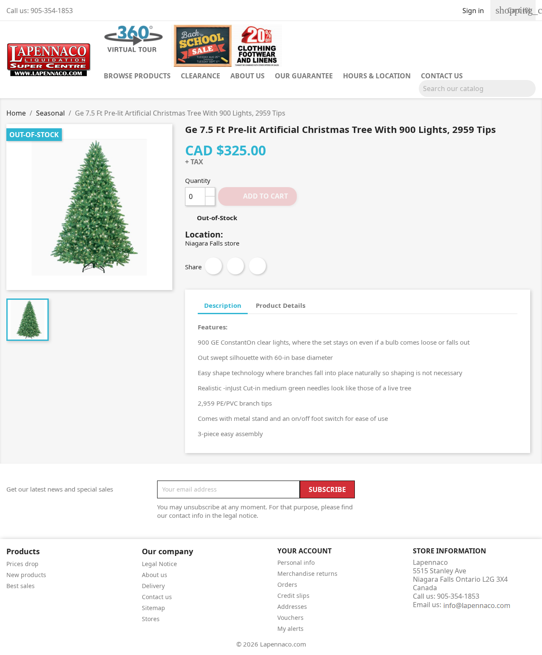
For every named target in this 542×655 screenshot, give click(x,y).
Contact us (442, 75)
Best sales (20, 586)
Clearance (200, 75)
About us (247, 75)
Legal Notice (159, 564)
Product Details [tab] (280, 305)
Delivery (153, 586)
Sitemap (153, 608)
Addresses (292, 606)
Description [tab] (222, 305)
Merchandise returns (307, 573)
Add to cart (258, 196)
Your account (304, 551)
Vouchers (290, 618)
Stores (151, 619)
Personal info (296, 562)
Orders (287, 584)
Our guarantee (304, 75)
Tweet (235, 265)
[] (532, 94)
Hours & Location (377, 75)
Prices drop (22, 564)
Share (213, 265)
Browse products (137, 75)
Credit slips (293, 595)
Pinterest (257, 265)
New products (26, 575)
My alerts (290, 629)
